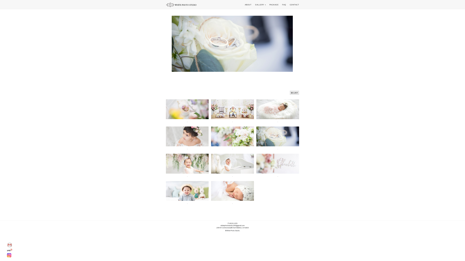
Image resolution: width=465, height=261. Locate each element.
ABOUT (248, 5)
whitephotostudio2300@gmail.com (233, 225)
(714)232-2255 (232, 223)
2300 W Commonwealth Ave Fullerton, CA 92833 (232, 228)
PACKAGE (274, 5)
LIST (295, 93)
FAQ (284, 5)
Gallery (259, 5)
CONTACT (294, 5)
